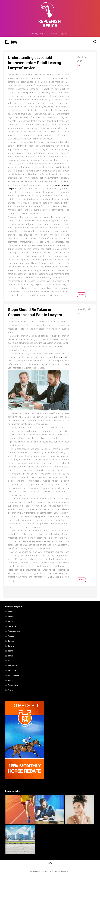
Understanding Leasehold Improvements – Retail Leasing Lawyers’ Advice (34, 62)
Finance (11, 636)
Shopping (12, 670)
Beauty (10, 612)
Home (10, 656)
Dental (10, 621)
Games (11, 641)
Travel (10, 690)
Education (12, 626)
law (78, 65)
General (11, 646)
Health (10, 651)
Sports (10, 680)
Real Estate (12, 666)
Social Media (13, 675)
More (81, 295)
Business (11, 617)
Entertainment (14, 631)
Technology (13, 685)
